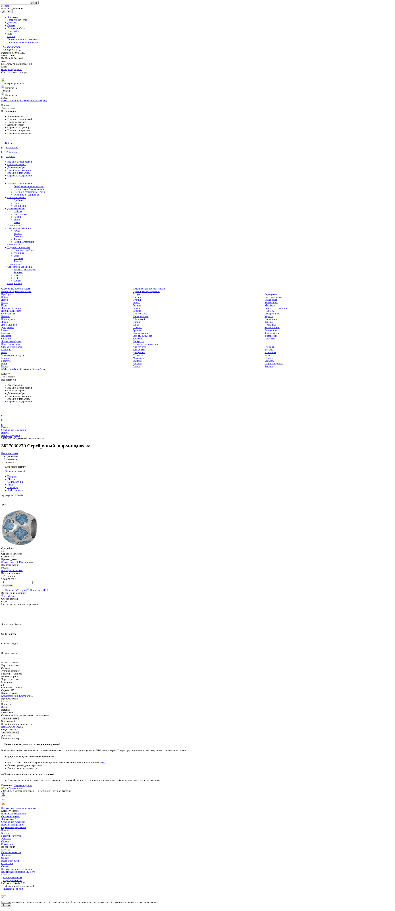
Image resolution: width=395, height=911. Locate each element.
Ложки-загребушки (24, 241)
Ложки (17, 217)
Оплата (11, 25)
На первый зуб (140, 316)
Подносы (269, 311)
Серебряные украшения (19, 175)
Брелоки (137, 330)
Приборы (18, 200)
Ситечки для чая (273, 297)
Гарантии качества (17, 19)
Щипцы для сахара (11, 311)
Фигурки (18, 239)
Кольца (268, 355)
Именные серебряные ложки (29, 189)
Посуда (17, 203)
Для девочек (7, 327)
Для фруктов (139, 347)
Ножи (17, 222)
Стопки (137, 299)
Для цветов (139, 352)
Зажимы (269, 366)
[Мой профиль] (3, 411)
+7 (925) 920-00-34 (11, 50)
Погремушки (20, 214)
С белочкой (139, 319)
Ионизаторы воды (10, 344)
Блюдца (137, 311)
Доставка (12, 22)
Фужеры (18, 261)
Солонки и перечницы (277, 308)
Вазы (16, 255)
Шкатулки (270, 338)
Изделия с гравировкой (19, 161)
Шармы (269, 358)
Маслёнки (270, 305)
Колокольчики (272, 327)
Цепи (16, 278)
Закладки (138, 338)
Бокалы (137, 305)
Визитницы (271, 330)
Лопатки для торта (11, 308)
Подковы (18, 236)
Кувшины (19, 253)
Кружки (269, 316)
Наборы (18, 211)
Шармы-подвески (274, 363)
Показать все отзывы (12, 727)
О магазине (13, 31)
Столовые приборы (24, 250)
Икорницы (270, 352)
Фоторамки (271, 335)
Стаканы (18, 258)
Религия (137, 360)
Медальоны (139, 358)
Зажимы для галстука (25, 269)
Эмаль (4, 707)
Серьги (136, 366)
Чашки (136, 308)
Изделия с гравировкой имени (30, 192)
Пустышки (270, 324)
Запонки (18, 272)
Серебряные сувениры (19, 170)
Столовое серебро (16, 164)
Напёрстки (138, 341)
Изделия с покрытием (18, 172)
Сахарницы (271, 299)
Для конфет (139, 349)
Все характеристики (12, 570)
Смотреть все (8, 313)
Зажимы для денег (142, 335)
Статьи (11, 36)
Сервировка (20, 205)
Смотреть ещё (14, 225)
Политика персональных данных (18, 808)
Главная (5, 427)
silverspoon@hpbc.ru (11, 69)
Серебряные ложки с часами (29, 186)
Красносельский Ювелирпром (17, 562)
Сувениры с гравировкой (27, 194)
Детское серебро (16, 167)
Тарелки (269, 322)
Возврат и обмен (16, 28)
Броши (17, 280)
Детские (137, 363)
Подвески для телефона (145, 344)
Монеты (18, 233)
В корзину (7, 586)
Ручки (17, 230)
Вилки (17, 219)
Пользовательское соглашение (23, 39)
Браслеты (18, 275)
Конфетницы (271, 302)
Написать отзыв (9, 718)
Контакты (12, 17)
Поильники (271, 319)
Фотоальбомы (272, 333)
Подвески (138, 355)
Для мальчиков (9, 324)
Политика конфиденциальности (24, 42)
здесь (103, 762)
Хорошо (6, 905)
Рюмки (136, 302)
